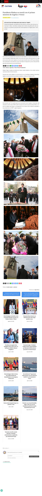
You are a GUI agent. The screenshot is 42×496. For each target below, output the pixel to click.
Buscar (40, 2)
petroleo (15, 287)
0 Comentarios (15, 17)
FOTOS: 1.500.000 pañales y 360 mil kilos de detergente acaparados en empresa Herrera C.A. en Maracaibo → (30, 294)
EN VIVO (6, 1)
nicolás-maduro (9, 287)
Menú (2, 2)
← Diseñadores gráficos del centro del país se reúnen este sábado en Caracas (11, 294)
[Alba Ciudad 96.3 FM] (21, 6)
